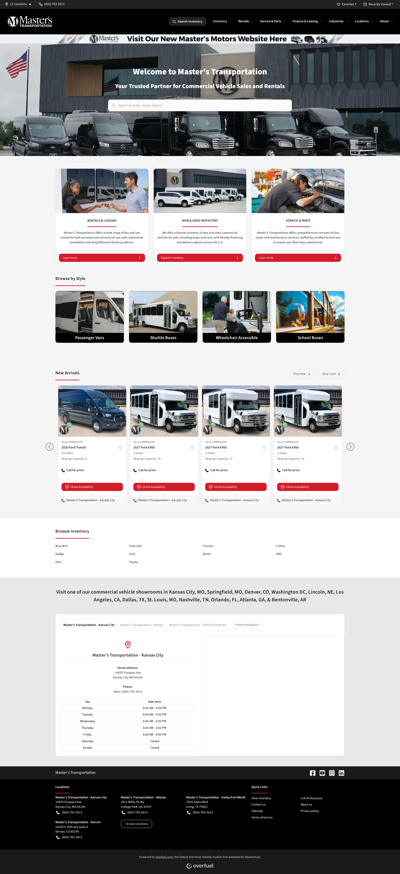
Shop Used (329, 374)
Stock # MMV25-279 (71, 442)
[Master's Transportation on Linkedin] (340, 772)
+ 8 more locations (136, 824)
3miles (138, 453)
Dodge (59, 554)
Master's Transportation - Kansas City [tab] (89, 625)
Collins (280, 546)
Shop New (299, 374)
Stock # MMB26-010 (215, 442)
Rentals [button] (243, 21)
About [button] (384, 21)
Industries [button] (336, 21)
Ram (58, 562)
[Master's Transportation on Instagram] (330, 772)
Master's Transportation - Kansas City (86, 500)
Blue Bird (61, 546)
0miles (210, 453)
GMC (279, 554)
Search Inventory (190, 21)
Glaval (206, 554)
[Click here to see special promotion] (200, 38)
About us (306, 804)
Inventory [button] (220, 21)
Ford (132, 554)
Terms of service (262, 817)
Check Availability (81, 487)
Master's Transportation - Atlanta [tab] (141, 625)
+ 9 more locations (246, 625)
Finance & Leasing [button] (305, 21)
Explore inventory (172, 258)
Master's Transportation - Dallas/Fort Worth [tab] (197, 625)
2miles (282, 453)
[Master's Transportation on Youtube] (320, 772)
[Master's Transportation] (29, 21)
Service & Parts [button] (270, 21)
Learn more (70, 258)
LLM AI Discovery (311, 798)
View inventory (261, 798)
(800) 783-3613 (72, 812)
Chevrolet (135, 546)
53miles (67, 453)
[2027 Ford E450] (164, 411)
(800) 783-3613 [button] (54, 4)
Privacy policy (310, 811)
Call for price (72, 472)
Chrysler (207, 546)
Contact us (258, 804)
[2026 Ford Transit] (92, 411)
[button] (19, 4)
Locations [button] (362, 21)
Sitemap (257, 811)
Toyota (133, 562)
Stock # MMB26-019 (287, 442)
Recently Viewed (380, 4)
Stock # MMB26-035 (144, 442)
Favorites (348, 4)
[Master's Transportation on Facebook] (311, 772)
